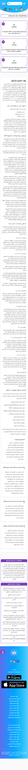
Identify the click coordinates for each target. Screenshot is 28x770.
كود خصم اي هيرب (14, 734)
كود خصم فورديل (14, 713)
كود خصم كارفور (14, 703)
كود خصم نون (14, 696)
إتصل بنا (14, 669)
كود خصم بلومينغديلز (14, 717)
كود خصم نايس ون (14, 715)
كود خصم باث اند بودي (14, 727)
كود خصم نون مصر (14, 698)
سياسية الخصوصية (14, 672)
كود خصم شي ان (14, 710)
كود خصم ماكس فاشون (14, 730)
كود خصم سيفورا (14, 739)
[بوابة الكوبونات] (3, 3)
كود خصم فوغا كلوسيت (14, 744)
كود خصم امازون (14, 701)
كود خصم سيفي (14, 708)
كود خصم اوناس (14, 732)
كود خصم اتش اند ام (14, 725)
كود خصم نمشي (14, 706)
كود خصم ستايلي (14, 737)
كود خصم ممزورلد (14, 746)
